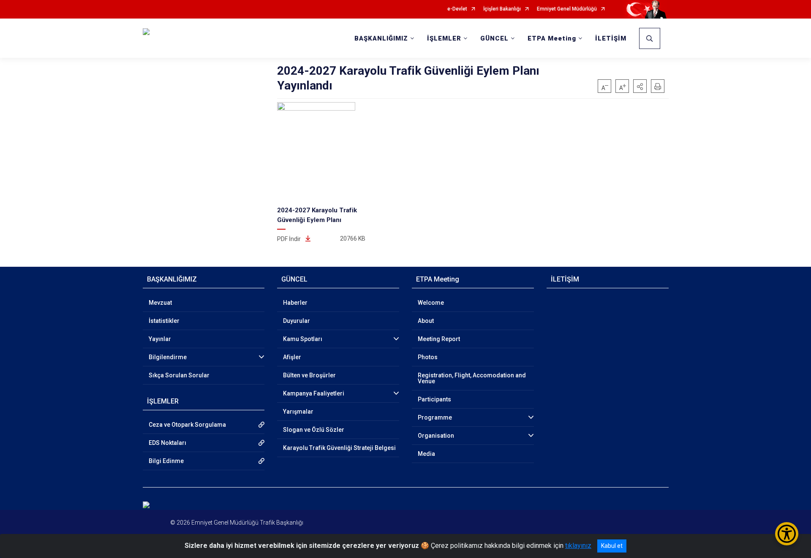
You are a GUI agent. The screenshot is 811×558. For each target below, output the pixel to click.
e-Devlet (457, 9)
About (426, 320)
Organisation (436, 435)
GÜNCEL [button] (494, 38)
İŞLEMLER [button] (444, 38)
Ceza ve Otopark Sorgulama (187, 424)
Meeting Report (439, 339)
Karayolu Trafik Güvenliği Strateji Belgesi (339, 447)
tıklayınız (578, 546)
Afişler (292, 357)
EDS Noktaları (167, 442)
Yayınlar (160, 339)
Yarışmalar (298, 411)
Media (426, 453)
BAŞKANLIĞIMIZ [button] (381, 38)
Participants (434, 399)
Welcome (431, 302)
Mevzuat (160, 302)
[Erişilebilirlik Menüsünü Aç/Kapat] (786, 533)
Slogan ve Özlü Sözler (313, 429)
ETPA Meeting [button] (552, 38)
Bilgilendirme (168, 357)
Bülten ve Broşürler (309, 375)
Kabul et (612, 545)
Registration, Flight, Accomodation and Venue (472, 378)
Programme (435, 417)
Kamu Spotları (302, 339)
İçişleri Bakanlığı (502, 9)
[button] (640, 86)
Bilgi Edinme (166, 461)
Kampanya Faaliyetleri (313, 393)
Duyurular (296, 320)
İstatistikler (164, 320)
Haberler (295, 302)
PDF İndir (289, 239)
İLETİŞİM (610, 38)
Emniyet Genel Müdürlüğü (567, 9)
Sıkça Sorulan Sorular (179, 375)
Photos (428, 357)
